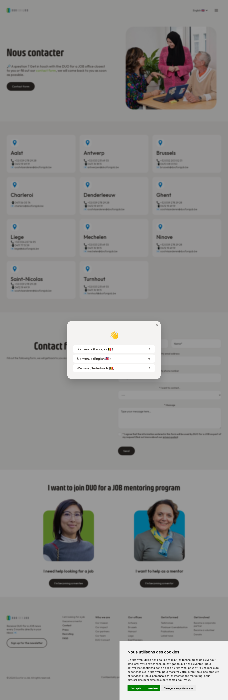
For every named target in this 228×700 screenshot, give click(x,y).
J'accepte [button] (135, 688)
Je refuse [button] (152, 688)
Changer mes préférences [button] (178, 688)
